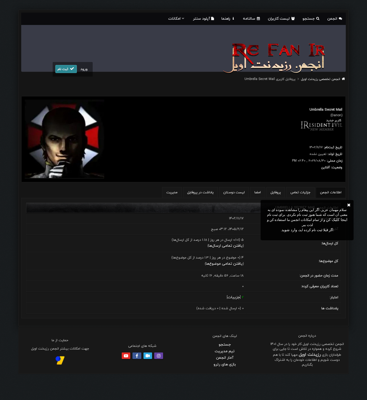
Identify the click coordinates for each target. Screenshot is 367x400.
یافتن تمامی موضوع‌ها (224, 263)
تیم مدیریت (225, 351)
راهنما (226, 18)
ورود (84, 69)
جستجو (309, 18)
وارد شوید (289, 230)
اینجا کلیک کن (336, 220)
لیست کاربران (279, 18)
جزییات (234, 297)
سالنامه (249, 18)
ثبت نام (63, 69)
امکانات (174, 18)
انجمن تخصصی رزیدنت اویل (320, 79)
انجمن (332, 18)
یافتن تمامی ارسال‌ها (225, 245)
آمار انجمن (224, 357)
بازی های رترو (225, 364)
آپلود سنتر (202, 18)
